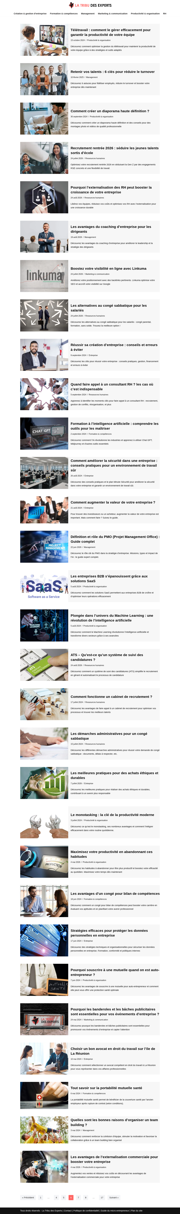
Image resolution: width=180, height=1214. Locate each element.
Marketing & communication (112, 13)
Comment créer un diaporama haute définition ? (110, 111)
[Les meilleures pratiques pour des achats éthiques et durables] (44, 783)
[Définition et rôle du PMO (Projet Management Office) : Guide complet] (44, 547)
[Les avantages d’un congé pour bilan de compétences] (44, 901)
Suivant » (114, 1197)
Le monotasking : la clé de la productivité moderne (112, 815)
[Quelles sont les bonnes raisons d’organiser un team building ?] (44, 1129)
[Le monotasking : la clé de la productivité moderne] (44, 822)
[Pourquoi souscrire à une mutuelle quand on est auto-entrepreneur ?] (44, 980)
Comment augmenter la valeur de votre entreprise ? (113, 502)
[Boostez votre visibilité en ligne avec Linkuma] (44, 276)
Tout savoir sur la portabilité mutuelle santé (106, 1088)
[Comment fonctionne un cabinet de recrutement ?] (44, 704)
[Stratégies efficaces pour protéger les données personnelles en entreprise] (44, 940)
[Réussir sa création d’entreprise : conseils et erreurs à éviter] (44, 355)
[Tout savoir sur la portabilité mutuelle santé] (44, 1095)
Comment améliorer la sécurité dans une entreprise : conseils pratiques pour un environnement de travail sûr (114, 465)
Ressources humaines (95, 158)
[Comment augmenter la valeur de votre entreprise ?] (44, 509)
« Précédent (28, 1197)
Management (88, 13)
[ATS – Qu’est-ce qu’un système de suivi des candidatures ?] (44, 665)
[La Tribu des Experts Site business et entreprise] (90, 5)
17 (102, 1197)
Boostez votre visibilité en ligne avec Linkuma (108, 268)
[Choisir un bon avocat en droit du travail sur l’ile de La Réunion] (44, 1059)
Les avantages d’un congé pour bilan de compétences (115, 894)
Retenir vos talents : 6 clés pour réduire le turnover (113, 72)
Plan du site (136, 1210)
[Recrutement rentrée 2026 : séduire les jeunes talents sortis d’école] (44, 158)
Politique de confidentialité (86, 1210)
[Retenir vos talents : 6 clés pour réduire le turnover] (44, 79)
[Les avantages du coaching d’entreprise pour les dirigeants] (44, 237)
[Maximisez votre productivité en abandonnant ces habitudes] (44, 862)
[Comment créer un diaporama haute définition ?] (44, 119)
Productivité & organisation (145, 13)
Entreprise (93, 355)
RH (164, 13)
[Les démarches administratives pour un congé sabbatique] (44, 744)
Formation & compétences (64, 13)
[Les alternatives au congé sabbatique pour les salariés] (44, 315)
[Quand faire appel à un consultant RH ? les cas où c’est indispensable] (44, 394)
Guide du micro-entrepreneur (115, 1210)
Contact (68, 1210)
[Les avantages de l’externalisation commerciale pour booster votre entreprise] (44, 1167)
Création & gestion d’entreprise (30, 13)
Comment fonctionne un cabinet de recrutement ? (111, 697)
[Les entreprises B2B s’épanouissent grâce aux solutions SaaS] (44, 586)
